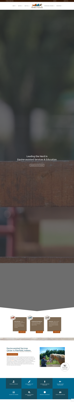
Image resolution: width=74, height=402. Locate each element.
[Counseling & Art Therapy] (29, 381)
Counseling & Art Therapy (29, 384)
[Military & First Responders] (60, 381)
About (14, 5)
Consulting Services (60, 394)
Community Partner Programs (44, 384)
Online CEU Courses (13, 394)
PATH (13, 360)
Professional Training (48, 5)
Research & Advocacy (45, 394)
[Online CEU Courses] (14, 392)
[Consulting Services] (60, 392)
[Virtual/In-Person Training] (29, 392)
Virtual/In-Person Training (29, 395)
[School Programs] (14, 381)
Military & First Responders (60, 384)
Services (20, 5)
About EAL (27, 5)
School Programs (14, 384)
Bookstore (58, 5)
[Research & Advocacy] (45, 392)
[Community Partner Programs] (45, 381)
